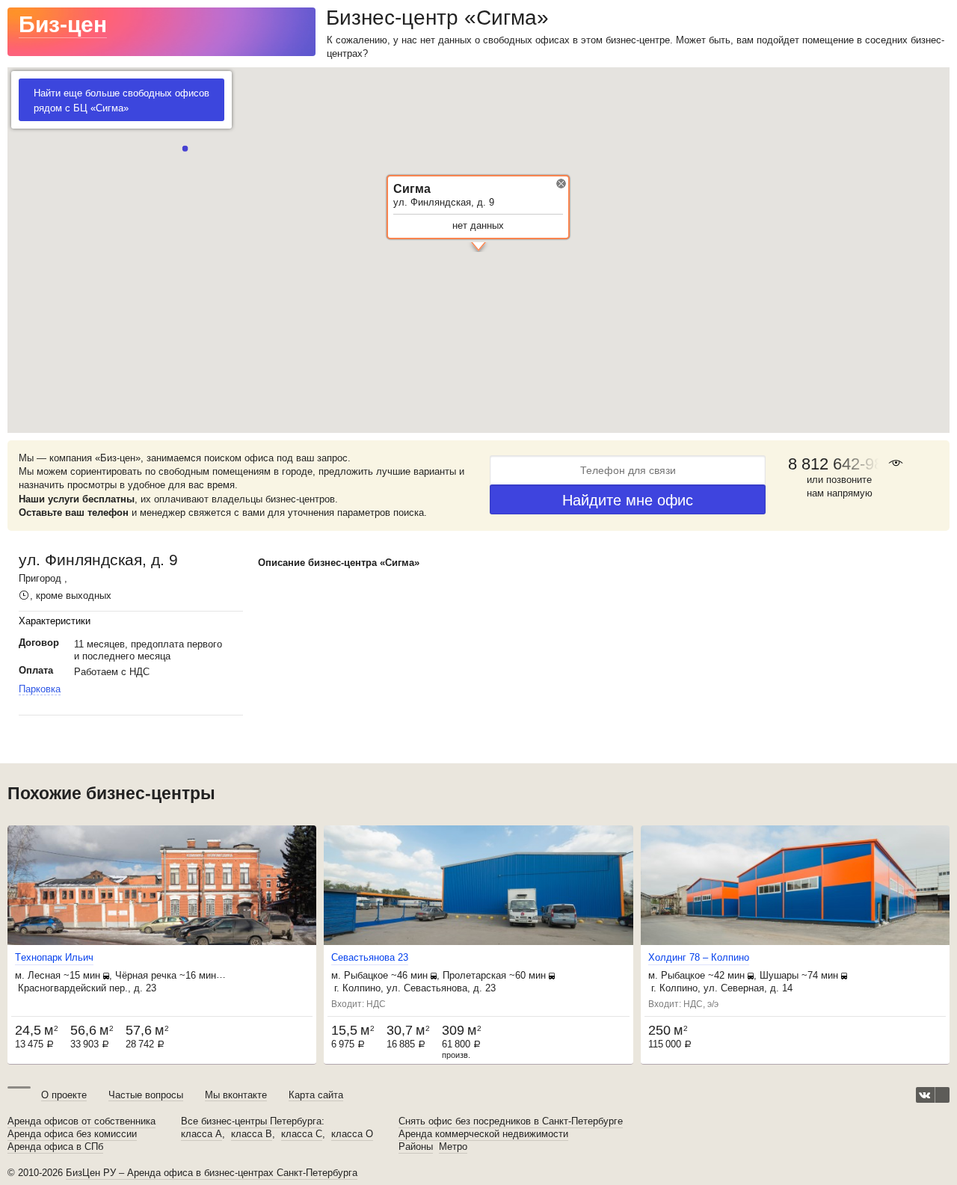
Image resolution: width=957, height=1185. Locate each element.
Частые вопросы (145, 1095)
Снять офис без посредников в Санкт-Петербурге (511, 1121)
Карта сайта (316, 1095)
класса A (201, 1134)
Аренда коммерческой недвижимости (483, 1134)
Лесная (44, 975)
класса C (301, 1134)
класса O (352, 1134)
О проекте (64, 1095)
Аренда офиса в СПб (55, 1147)
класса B (251, 1134)
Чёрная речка (145, 975)
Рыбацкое (366, 975)
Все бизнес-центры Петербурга (251, 1121)
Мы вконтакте (236, 1095)
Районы (416, 1147)
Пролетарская (474, 975)
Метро (453, 1147)
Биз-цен (63, 24)
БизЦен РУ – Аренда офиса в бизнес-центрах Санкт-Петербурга (211, 1172)
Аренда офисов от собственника (81, 1121)
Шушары (779, 975)
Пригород (40, 578)
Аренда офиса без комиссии (72, 1134)
